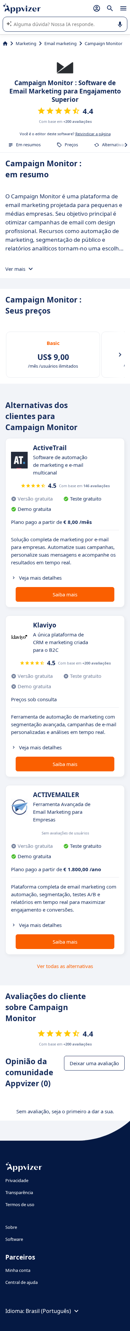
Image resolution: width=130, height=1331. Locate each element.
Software (14, 1239)
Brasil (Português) (48, 1311)
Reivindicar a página (93, 133)
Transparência (19, 1192)
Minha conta (17, 1270)
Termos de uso (19, 1204)
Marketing (26, 43)
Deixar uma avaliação (94, 1063)
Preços (71, 145)
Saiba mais (65, 594)
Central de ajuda (21, 1282)
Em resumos (28, 145)
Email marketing (60, 43)
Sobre (11, 1227)
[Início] (5, 43)
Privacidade (16, 1180)
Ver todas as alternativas (65, 966)
